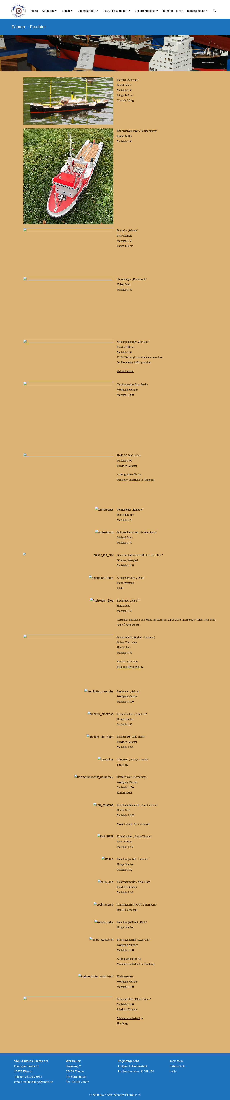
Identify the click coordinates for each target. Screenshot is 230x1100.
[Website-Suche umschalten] (214, 11)
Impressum (176, 1061)
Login (173, 1071)
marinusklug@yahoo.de (38, 1081)
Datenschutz (177, 1066)
